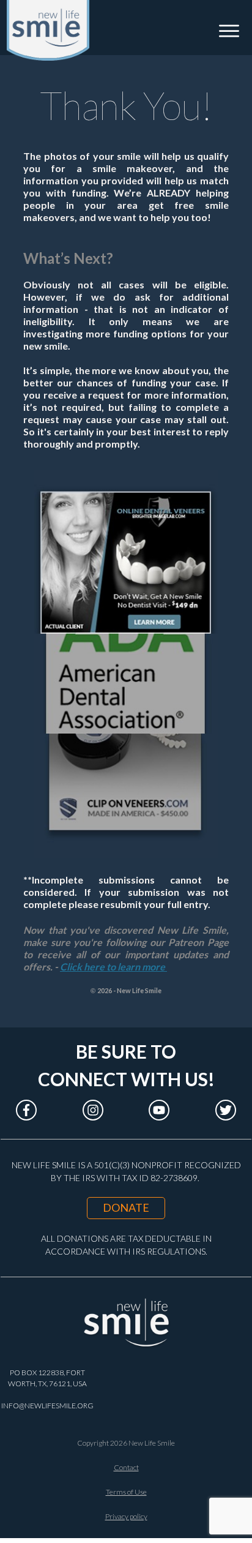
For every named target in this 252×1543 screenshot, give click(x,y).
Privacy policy (126, 1516)
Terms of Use (126, 1491)
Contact (126, 1467)
